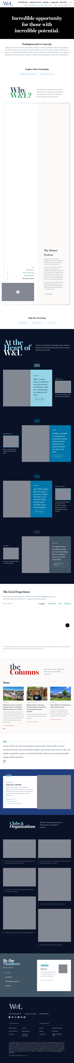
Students (8, 973)
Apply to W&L (51, 322)
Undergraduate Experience (28, 74)
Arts (60, 603)
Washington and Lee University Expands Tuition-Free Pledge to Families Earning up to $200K (12, 707)
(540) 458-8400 (44, 1014)
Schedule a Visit (37, 322)
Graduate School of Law (47, 74)
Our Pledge (48, 294)
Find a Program (22, 322)
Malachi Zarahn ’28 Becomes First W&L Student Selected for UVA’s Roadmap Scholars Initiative (36, 708)
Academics (51, 603)
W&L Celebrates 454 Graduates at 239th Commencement (60, 706)
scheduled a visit (46, 596)
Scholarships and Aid (12, 981)
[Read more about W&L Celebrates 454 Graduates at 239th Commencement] (60, 694)
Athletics (67, 603)
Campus (42, 603)
